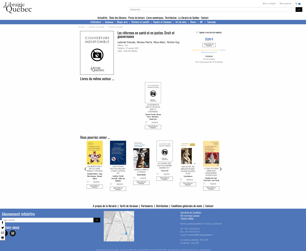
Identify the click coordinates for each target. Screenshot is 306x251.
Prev (85, 169)
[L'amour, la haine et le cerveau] (141, 154)
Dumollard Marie (92, 173)
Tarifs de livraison (129, 206)
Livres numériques (155, 17)
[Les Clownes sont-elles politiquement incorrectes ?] (165, 151)
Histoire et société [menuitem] (140, 22)
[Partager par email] (2, 232)
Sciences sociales (115, 27)
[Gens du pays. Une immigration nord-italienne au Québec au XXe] (188, 153)
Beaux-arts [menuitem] (122, 22)
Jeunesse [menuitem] (109, 22)
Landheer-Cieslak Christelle (117, 177)
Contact (204, 17)
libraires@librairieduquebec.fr (213, 51)
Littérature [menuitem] (95, 22)
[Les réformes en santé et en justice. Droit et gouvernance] (153, 92)
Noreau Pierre (144, 42)
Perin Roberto (188, 176)
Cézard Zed (164, 170)
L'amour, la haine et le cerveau (141, 170)
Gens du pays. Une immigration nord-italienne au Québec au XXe (188, 170)
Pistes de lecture (136, 17)
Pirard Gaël (206, 180)
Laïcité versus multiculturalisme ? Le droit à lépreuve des (118, 169)
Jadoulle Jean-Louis (211, 178)
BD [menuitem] (201, 22)
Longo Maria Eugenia (94, 174)
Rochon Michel (141, 174)
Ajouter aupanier (209, 45)
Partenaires (147, 206)
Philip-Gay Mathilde (120, 179)
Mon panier (286, 4)
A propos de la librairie (105, 206)
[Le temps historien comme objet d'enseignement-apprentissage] (211, 154)
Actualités (102, 17)
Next (220, 169)
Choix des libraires (118, 17)
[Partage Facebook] (2, 222)
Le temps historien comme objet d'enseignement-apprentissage (211, 171)
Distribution (171, 17)
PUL (126, 45)
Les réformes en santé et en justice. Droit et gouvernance (153, 108)
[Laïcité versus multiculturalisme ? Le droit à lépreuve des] (118, 153)
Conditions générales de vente (186, 206)
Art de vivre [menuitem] (180, 22)
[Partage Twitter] (2, 227)
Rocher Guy (173, 42)
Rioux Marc (159, 42)
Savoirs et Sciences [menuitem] (162, 22)
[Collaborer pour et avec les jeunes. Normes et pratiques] (95, 153)
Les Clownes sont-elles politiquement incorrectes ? (164, 165)
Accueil (81, 27)
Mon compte (269, 4)
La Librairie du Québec (188, 17)
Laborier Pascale (126, 42)
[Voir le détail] (153, 92)
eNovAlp (207, 250)
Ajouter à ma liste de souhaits (210, 32)
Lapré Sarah (215, 180)
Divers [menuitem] (193, 22)
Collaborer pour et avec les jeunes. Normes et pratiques (95, 168)
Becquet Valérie (97, 177)
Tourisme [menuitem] (211, 22)
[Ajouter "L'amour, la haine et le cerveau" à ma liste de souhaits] (135, 178)
